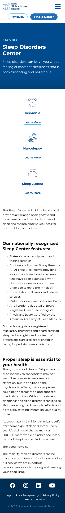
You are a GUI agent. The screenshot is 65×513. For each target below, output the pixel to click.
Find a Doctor (44, 16)
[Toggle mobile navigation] (58, 6)
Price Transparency (27, 495)
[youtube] (52, 486)
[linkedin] (38, 486)
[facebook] (12, 486)
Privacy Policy (51, 495)
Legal (9, 495)
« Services (10, 39)
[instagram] (25, 486)
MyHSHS (17, 16)
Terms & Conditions (34, 499)
